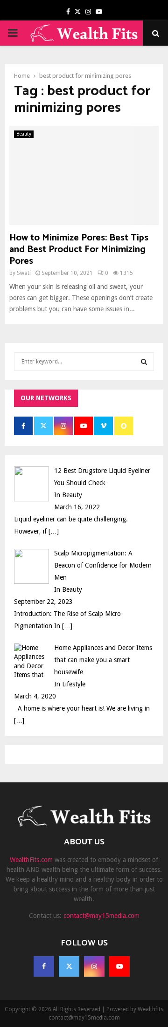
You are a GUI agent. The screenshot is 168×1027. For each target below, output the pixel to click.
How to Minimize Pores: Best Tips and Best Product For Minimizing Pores (78, 249)
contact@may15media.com (101, 915)
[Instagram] (94, 966)
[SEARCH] (144, 361)
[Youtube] (119, 966)
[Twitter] (69, 966)
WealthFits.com (31, 859)
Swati (24, 273)
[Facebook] (44, 966)
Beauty (23, 134)
